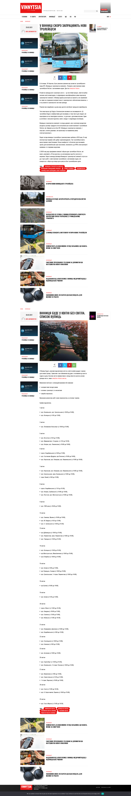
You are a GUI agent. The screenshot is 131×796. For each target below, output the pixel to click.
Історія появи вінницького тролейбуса (59, 184)
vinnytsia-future (74, 88)
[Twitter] (65, 77)
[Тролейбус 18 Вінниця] (29, 43)
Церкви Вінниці (104, 11)
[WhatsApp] (74, 77)
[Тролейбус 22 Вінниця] (29, 80)
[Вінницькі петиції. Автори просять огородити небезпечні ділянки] (32, 199)
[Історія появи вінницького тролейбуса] (32, 183)
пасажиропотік (81, 168)
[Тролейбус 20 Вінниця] (29, 99)
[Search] (96, 11)
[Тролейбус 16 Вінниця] (29, 62)
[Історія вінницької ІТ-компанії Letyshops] (92, 28)
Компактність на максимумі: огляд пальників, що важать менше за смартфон (66, 247)
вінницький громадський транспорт (51, 168)
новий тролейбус (68, 168)
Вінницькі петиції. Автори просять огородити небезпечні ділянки (66, 200)
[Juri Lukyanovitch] (23, 31)
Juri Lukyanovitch (30, 31)
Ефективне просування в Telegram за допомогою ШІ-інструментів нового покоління (64, 263)
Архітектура (104, 9)
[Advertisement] (100, 44)
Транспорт (25, 50)
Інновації (27, 21)
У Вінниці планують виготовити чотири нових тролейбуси (66, 232)
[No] (129, 793)
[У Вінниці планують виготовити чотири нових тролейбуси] (32, 232)
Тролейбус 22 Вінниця (28, 90)
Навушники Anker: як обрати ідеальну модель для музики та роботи (64, 296)
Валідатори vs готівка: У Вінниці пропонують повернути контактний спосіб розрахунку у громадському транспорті (65, 216)
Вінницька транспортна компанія (54, 166)
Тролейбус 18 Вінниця (28, 52)
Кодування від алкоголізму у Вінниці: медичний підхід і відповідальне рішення (66, 280)
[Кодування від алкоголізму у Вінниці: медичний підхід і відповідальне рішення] (32, 279)
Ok (102, 793)
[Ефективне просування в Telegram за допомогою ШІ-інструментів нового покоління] (32, 262)
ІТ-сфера (99, 26)
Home (21, 21)
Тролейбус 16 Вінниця (28, 71)
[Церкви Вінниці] (105, 7)
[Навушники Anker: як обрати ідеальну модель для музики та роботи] (32, 295)
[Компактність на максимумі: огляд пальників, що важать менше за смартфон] (32, 246)
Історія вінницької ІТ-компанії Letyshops (102, 28)
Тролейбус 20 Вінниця (28, 108)
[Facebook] (60, 77)
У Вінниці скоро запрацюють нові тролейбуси (53, 170)
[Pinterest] (69, 77)
